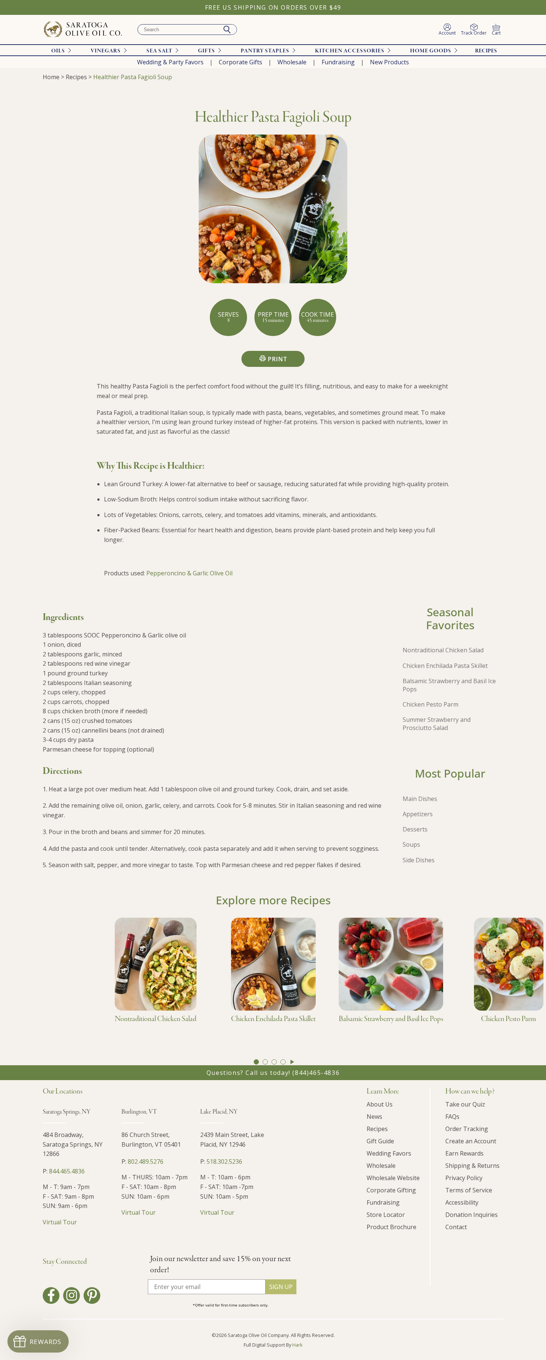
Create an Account (470, 1141)
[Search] (227, 30)
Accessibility (461, 1202)
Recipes (486, 51)
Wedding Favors (389, 1153)
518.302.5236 (224, 1161)
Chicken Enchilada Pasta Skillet (445, 666)
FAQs (452, 1117)
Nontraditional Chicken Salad (443, 650)
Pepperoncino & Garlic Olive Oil (189, 573)
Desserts (415, 829)
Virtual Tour (60, 1222)
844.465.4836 (67, 1171)
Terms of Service (468, 1190)
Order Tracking (466, 1129)
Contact (456, 1227)
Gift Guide (380, 1141)
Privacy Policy (463, 1178)
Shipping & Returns (472, 1166)
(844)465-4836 (315, 1073)
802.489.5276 (145, 1161)
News (374, 1117)
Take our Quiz (465, 1104)
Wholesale (291, 62)
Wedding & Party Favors (170, 62)
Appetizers (418, 814)
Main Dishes (420, 799)
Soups (411, 844)
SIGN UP (281, 1287)
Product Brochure (391, 1227)
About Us (380, 1104)
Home (51, 77)
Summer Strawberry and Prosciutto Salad (437, 723)
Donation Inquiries (471, 1215)
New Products (389, 62)
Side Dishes (419, 860)
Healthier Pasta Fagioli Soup (132, 77)
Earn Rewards (464, 1153)
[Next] (292, 1062)
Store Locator (386, 1215)
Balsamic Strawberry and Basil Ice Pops (449, 685)
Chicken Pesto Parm (430, 704)
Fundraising (338, 62)
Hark (297, 1344)
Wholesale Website (393, 1178)
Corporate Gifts (240, 62)
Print (277, 359)
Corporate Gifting (391, 1190)
